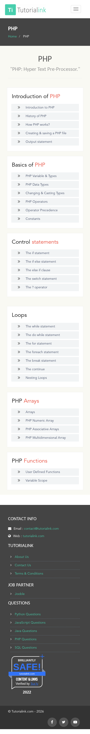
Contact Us (23, 565)
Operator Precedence (42, 210)
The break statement (41, 360)
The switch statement (41, 278)
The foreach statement (42, 352)
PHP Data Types (37, 184)
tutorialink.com (33, 536)
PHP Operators (37, 201)
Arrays (30, 412)
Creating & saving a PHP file (46, 133)
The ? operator (36, 287)
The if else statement (41, 261)
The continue (35, 369)
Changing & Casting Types (45, 193)
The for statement (39, 343)
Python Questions (28, 614)
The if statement (37, 253)
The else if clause (38, 270)
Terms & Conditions (29, 573)
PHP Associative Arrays (42, 429)
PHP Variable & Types (41, 176)
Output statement (39, 141)
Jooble (20, 594)
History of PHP (36, 116)
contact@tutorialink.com (41, 528)
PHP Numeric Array (40, 420)
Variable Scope (36, 480)
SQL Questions (26, 647)
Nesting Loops (36, 377)
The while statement (40, 326)
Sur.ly (34, 683)
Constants (33, 219)
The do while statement (43, 335)
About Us (22, 557)
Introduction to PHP (40, 107)
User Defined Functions (43, 472)
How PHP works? (38, 124)
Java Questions (26, 631)
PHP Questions (25, 639)
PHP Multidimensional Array (46, 437)
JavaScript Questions (30, 622)
